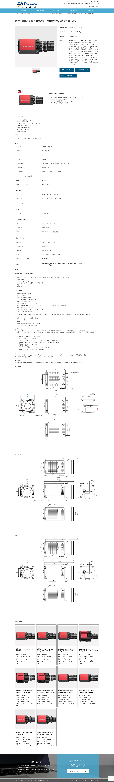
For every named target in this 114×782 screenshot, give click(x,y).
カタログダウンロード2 (82, 69)
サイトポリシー (29, 780)
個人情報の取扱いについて (42, 780)
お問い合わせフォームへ (78, 771)
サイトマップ (19, 780)
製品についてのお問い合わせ (68, 75)
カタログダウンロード (67, 69)
